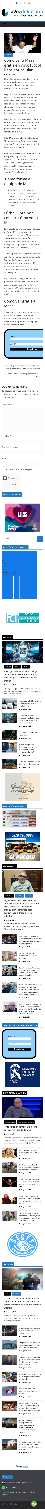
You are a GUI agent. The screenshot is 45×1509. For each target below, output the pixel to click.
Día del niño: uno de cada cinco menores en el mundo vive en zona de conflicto (29, 1167)
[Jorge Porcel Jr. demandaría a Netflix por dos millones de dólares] (22, 1107)
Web (4, 458)
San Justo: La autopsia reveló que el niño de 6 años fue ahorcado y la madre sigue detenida (30, 1445)
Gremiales (19, 896)
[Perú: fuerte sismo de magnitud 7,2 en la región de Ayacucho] (9, 1392)
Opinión (8, 667)
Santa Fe (26, 667)
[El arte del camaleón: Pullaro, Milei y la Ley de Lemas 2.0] (9, 764)
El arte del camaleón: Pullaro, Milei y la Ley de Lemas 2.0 (29, 763)
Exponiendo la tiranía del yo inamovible (29, 734)
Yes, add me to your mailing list (18, 469)
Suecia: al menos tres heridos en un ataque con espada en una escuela (30, 1376)
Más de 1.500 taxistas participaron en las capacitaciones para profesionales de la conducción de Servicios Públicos (28, 1426)
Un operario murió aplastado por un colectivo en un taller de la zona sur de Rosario (29, 1345)
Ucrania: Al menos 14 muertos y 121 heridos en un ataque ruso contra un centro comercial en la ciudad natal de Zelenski (22, 1303)
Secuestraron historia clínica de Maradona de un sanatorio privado (30, 1330)
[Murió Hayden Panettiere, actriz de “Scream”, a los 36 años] (9, 1154)
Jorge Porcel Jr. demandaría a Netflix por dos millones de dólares (21, 1128)
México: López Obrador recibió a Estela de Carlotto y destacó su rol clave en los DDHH (22, 367)
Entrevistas (9, 896)
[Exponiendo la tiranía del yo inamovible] (9, 735)
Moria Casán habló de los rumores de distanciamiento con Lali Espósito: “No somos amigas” (30, 1200)
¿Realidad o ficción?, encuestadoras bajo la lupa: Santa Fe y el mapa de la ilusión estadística (29, 719)
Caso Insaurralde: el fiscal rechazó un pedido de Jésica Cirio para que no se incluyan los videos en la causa (29, 1217)
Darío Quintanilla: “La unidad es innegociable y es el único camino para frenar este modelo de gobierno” (29, 971)
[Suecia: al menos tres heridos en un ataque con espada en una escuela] (9, 1378)
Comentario (8, 404)
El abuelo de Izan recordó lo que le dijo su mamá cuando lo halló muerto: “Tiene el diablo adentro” (29, 1361)
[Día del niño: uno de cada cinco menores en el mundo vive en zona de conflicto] (9, 1168)
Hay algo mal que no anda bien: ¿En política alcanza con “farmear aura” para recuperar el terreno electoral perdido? (21, 676)
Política (17, 667)
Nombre (6, 436)
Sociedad (16, 1294)
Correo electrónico (11, 447)
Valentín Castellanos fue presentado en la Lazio (22, 375)
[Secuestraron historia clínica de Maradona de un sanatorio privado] (9, 1332)
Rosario (29, 896)
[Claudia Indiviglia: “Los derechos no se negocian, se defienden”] (9, 957)
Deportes (8, 55)
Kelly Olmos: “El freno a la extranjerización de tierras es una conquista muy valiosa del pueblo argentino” (30, 940)
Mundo (7, 1294)
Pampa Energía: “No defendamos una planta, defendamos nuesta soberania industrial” (28, 748)
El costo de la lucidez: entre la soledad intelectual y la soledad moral (30, 703)
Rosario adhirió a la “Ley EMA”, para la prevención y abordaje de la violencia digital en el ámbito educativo (30, 1407)
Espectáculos (10, 1122)
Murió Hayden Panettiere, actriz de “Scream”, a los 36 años (29, 1152)
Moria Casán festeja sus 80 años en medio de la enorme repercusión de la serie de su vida (29, 1183)
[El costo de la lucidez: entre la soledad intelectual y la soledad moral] (9, 705)
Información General (26, 1122)
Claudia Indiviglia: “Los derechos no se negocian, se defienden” (29, 955)
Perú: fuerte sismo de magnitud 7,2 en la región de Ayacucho (29, 1391)
